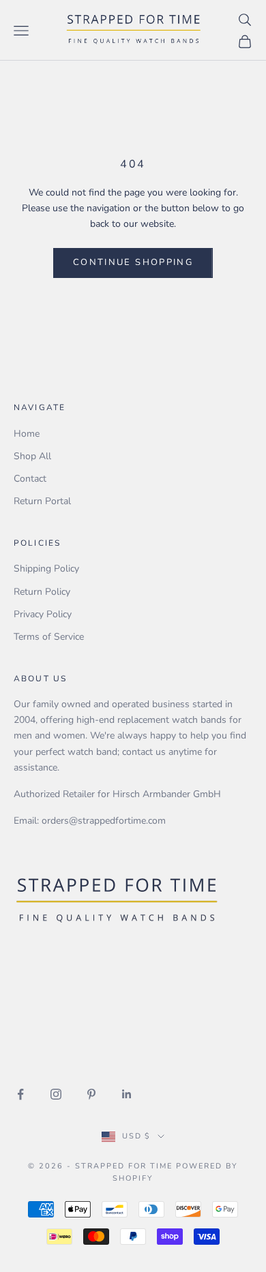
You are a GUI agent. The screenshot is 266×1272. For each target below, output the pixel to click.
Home (27, 433)
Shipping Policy (46, 568)
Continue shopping (133, 262)
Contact (30, 478)
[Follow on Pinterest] (91, 1094)
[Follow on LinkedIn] (127, 1094)
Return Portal (42, 501)
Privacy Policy (43, 614)
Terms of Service (49, 636)
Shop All (32, 456)
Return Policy (42, 591)
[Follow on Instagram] (56, 1094)
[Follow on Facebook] (20, 1094)
